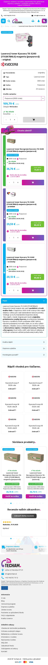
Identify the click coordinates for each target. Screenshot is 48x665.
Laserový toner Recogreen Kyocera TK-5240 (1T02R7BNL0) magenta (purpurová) (25, 150)
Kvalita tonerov (7, 618)
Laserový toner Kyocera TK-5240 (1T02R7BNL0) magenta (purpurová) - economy (21, 259)
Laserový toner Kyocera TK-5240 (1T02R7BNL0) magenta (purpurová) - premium (21, 204)
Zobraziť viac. (35, 12)
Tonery (7, 26)
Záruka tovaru (6, 610)
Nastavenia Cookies (8, 640)
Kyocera (13, 26)
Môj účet (4, 643)
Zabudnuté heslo (7, 646)
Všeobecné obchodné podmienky (13, 628)
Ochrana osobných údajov (10, 631)
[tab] (5, 503)
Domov (2, 26)
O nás (3, 598)
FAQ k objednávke (8, 615)
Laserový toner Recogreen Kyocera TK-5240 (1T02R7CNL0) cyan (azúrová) (28, 476)
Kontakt (4, 651)
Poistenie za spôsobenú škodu (12, 613)
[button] (3, 21)
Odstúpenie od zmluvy (9, 649)
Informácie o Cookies (9, 637)
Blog (2, 601)
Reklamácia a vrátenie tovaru (12, 634)
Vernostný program (8, 604)
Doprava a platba (7, 607)
